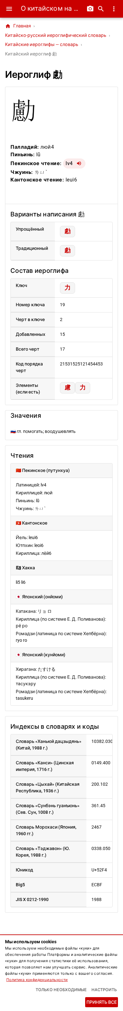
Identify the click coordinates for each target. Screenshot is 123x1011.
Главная (18, 26)
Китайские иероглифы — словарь (41, 44)
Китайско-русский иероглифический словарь (55, 35)
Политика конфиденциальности (37, 980)
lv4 (69, 163)
